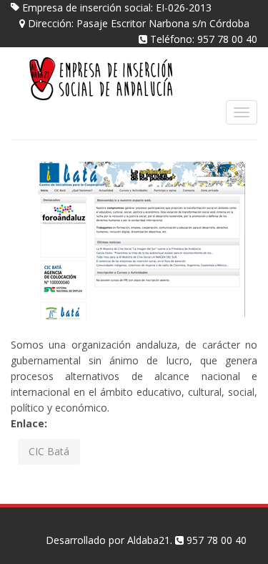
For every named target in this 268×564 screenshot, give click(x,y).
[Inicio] (111, 78)
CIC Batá (49, 451)
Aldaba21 (228, 66)
